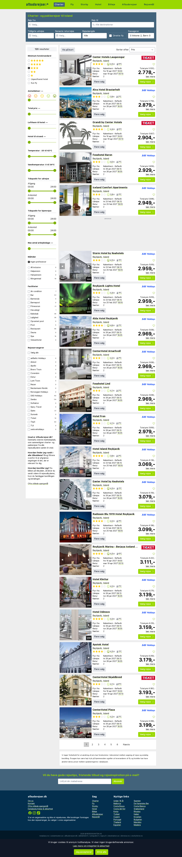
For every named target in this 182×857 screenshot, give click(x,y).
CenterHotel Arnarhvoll (107, 351)
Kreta (116, 811)
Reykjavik (97, 60)
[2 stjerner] (42, 71)
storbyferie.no (137, 836)
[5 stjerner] (42, 60)
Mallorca (117, 803)
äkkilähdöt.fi (83, 836)
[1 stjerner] (42, 75)
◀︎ (62, 70)
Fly (72, 4)
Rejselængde (88, 31)
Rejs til (95, 20)
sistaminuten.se (57, 836)
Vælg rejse (145, 81)
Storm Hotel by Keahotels (108, 253)
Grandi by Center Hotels (107, 122)
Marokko (137, 822)
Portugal (117, 820)
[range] (29, 100)
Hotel (98, 4)
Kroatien (137, 817)
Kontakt (31, 803)
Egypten (117, 825)
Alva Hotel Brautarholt (106, 89)
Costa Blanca (139, 806)
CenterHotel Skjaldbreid (107, 677)
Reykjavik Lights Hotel (106, 285)
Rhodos (137, 811)
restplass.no (44, 836)
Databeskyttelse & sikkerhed (40, 809)
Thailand (117, 822)
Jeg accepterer (84, 852)
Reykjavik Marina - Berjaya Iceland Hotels (118, 546)
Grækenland (139, 809)
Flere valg (99, 81)
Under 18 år (119, 801)
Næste (126, 744)
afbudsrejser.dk (71, 836)
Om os (30, 801)
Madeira (137, 825)
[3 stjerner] (42, 68)
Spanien (137, 801)
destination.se (113, 836)
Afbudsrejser (129, 4)
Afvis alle (101, 852)
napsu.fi (103, 836)
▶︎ (89, 70)
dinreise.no (125, 836)
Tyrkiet (117, 814)
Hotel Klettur (100, 579)
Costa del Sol (119, 809)
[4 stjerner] (42, 64)
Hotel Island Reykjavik (106, 448)
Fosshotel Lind (101, 383)
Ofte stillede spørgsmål (38, 484)
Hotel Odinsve (101, 611)
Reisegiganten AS (94, 834)
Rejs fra (31, 20)
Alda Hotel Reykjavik (105, 318)
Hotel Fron (99, 416)
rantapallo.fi (94, 836)
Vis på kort (67, 50)
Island (106, 60)
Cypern (117, 817)
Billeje (111, 4)
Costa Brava (119, 806)
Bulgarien (138, 820)
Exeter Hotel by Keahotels (108, 481)
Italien (136, 814)
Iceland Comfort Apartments (110, 187)
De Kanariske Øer (141, 803)
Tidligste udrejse (36, 31)
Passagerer (133, 31)
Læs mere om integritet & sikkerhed (91, 846)
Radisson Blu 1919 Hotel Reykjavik (114, 514)
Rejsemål (149, 4)
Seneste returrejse (64, 31)
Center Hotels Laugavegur (109, 57)
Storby (84, 4)
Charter (59, 4)
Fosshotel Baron (102, 154)
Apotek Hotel (101, 644)
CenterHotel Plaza (104, 709)
